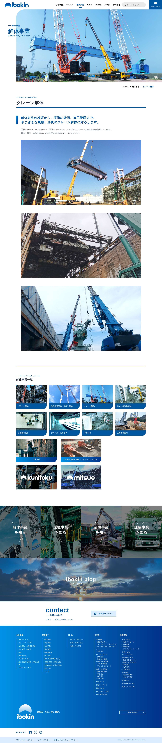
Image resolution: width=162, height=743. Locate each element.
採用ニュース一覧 (128, 687)
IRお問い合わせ (101, 694)
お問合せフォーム (103, 613)
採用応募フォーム (128, 683)
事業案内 (80, 5)
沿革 (20, 652)
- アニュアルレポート (104, 666)
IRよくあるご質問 (102, 691)
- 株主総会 (100, 674)
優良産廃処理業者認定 (52, 659)
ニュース (69, 5)
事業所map (136, 712)
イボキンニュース (25, 667)
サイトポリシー (44, 740)
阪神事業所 (48, 652)
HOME (126, 87)
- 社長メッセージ (128, 642)
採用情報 (116, 5)
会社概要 (59, 5)
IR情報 (98, 5)
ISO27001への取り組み (53, 665)
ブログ (107, 5)
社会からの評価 (75, 646)
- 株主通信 (100, 676)
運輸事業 (47, 649)
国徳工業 (47, 668)
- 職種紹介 (126, 646)
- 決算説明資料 (101, 659)
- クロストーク (127, 654)
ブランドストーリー (26, 643)
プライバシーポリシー (25, 740)
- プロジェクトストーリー (131, 649)
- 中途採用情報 (127, 677)
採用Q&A (125, 680)
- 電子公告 (100, 678)
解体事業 (135, 87)
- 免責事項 (100, 651)
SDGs (89, 5)
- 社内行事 (126, 667)
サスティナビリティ (77, 639)
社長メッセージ (24, 639)
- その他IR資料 (101, 664)
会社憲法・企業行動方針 (27, 646)
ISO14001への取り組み (53, 662)
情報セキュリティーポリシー (65, 740)
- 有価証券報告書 (102, 661)
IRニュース (100, 682)
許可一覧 (47, 655)
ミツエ (46, 671)
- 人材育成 (126, 669)
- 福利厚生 (126, 664)
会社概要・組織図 (25, 649)
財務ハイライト (101, 685)
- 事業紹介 (126, 644)
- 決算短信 (100, 657)
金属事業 (47, 646)
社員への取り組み (76, 643)
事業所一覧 (22, 655)
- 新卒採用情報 (127, 675)
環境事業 (47, 643)
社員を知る (126, 652)
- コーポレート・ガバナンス (106, 644)
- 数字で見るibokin (129, 660)
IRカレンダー (101, 688)
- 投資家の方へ (101, 642)
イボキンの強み (24, 659)
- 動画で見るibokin (129, 662)
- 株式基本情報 (101, 671)
